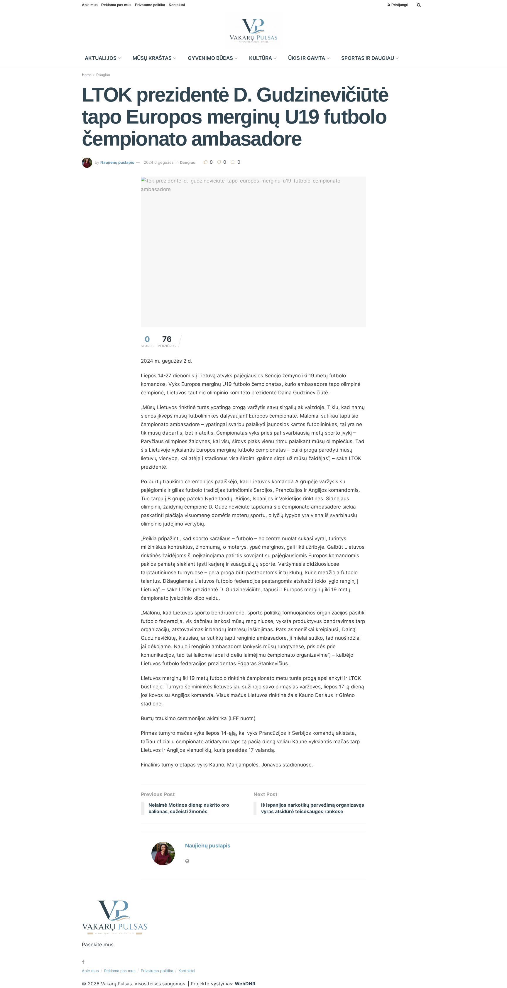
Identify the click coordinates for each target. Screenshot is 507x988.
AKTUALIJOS (100, 58)
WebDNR (245, 984)
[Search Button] (419, 5)
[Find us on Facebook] (83, 962)
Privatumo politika (150, 5)
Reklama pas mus (116, 5)
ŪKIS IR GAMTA (306, 58)
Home (87, 74)
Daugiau (103, 74)
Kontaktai (177, 5)
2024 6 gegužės (159, 162)
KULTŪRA (260, 58)
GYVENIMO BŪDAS (210, 58)
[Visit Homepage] (253, 30)
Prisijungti (399, 5)
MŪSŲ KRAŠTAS (152, 58)
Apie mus (90, 5)
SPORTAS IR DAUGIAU (367, 58)
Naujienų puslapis (117, 162)
